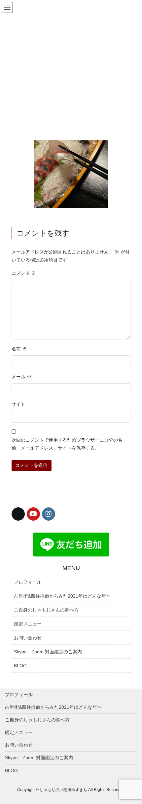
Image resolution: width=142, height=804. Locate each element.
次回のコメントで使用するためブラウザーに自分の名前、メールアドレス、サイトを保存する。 (67, 444)
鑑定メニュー (28, 623)
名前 (19, 348)
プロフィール (28, 582)
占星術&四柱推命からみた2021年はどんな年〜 (62, 596)
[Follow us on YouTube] (33, 514)
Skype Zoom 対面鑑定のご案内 (48, 651)
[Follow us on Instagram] (48, 514)
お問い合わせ (28, 637)
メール (21, 376)
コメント (24, 273)
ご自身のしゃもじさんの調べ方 (46, 610)
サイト (18, 404)
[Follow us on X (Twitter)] (18, 514)
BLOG (20, 665)
